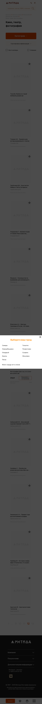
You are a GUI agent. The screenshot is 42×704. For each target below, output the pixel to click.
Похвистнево (26, 349)
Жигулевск (25, 356)
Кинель (4, 356)
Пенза (4, 359)
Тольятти (25, 345)
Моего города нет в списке (11, 364)
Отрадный (5, 352)
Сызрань (25, 352)
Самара (4, 345)
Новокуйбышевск (7, 349)
